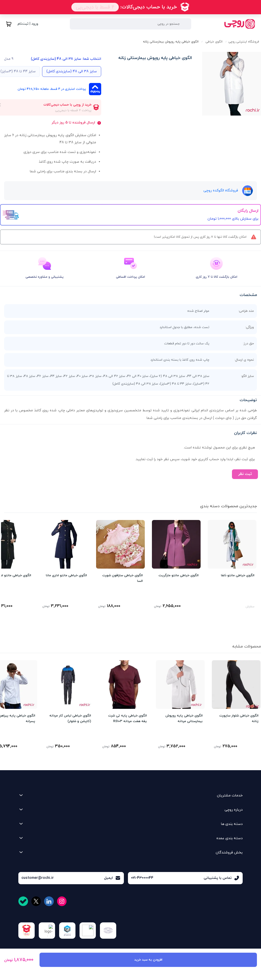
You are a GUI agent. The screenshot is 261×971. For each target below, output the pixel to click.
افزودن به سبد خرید (148, 960)
